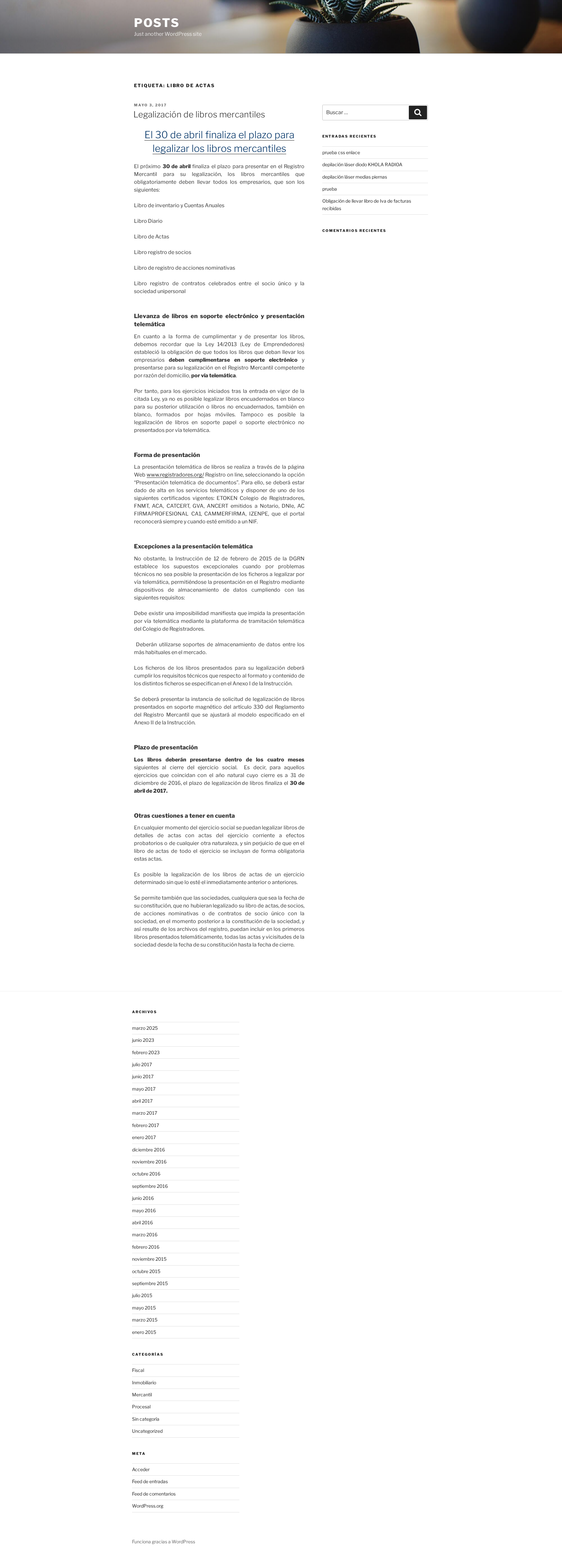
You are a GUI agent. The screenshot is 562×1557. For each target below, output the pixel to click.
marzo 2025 (145, 1028)
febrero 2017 (145, 1125)
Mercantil (142, 1394)
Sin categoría (145, 1419)
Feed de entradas (150, 1481)
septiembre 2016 (150, 1186)
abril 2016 (142, 1222)
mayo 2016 (144, 1210)
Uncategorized (147, 1431)
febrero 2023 (146, 1052)
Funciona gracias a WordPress (163, 1541)
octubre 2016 (146, 1173)
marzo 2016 (144, 1234)
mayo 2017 (143, 1089)
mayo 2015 (144, 1307)
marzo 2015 (144, 1319)
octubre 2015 (146, 1271)
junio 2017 (143, 1076)
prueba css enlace (341, 152)
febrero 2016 (145, 1247)
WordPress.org (147, 1506)
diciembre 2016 (148, 1149)
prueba (329, 189)
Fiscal (138, 1370)
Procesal (141, 1406)
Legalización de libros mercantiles (199, 114)
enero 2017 (144, 1137)
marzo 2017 (144, 1113)
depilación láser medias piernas (354, 177)
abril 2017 (142, 1101)
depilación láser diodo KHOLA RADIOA (362, 164)
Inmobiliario (144, 1382)
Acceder (141, 1469)
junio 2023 (143, 1040)
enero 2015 (144, 1332)
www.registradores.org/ (175, 475)
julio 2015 (142, 1295)
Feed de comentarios (154, 1494)
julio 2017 (142, 1064)
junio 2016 (143, 1198)
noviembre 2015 (149, 1259)
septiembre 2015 (150, 1283)
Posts (157, 23)
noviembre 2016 (149, 1161)
